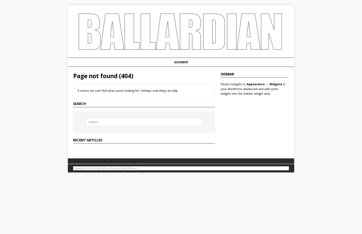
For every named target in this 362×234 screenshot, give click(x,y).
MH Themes (130, 168)
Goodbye (181, 62)
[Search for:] (144, 122)
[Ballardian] (181, 55)
